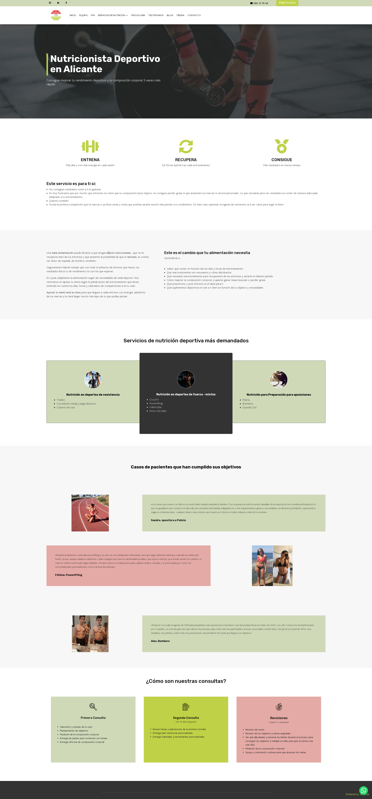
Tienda (180, 15)
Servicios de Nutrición (111, 15)
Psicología (138, 15)
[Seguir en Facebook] (66, 3)
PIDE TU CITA (287, 2)
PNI (93, 15)
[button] (363, 790)
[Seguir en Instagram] (49, 3)
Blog (170, 15)
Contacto (194, 15)
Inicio (73, 15)
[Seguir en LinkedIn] (58, 3)
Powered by (357, 794)
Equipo (83, 15)
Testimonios (156, 15)
